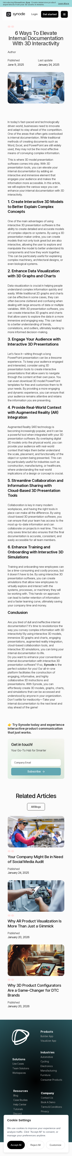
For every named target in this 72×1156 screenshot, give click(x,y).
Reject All (35, 1145)
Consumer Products (51, 1079)
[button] (64, 14)
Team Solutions (20, 1068)
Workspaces (19, 1072)
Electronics (47, 1066)
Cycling (45, 1061)
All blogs (36, 806)
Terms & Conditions (51, 1106)
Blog (15, 1095)
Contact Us (47, 1097)
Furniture (45, 1075)
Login (34, 14)
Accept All (16, 1145)
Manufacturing (49, 1070)
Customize (55, 1145)
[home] (15, 14)
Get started (50, 14)
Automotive (47, 1056)
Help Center (19, 1104)
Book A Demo (48, 1102)
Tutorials (18, 1109)
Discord (17, 1113)
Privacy (45, 1111)
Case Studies (20, 1099)
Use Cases (18, 1063)
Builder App (47, 1036)
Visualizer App (48, 1040)
